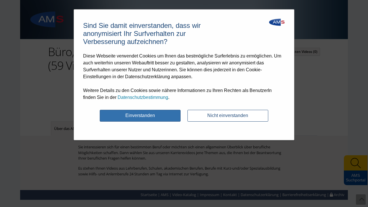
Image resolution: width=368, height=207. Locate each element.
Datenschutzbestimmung (143, 97)
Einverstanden (140, 115)
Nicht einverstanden (227, 115)
